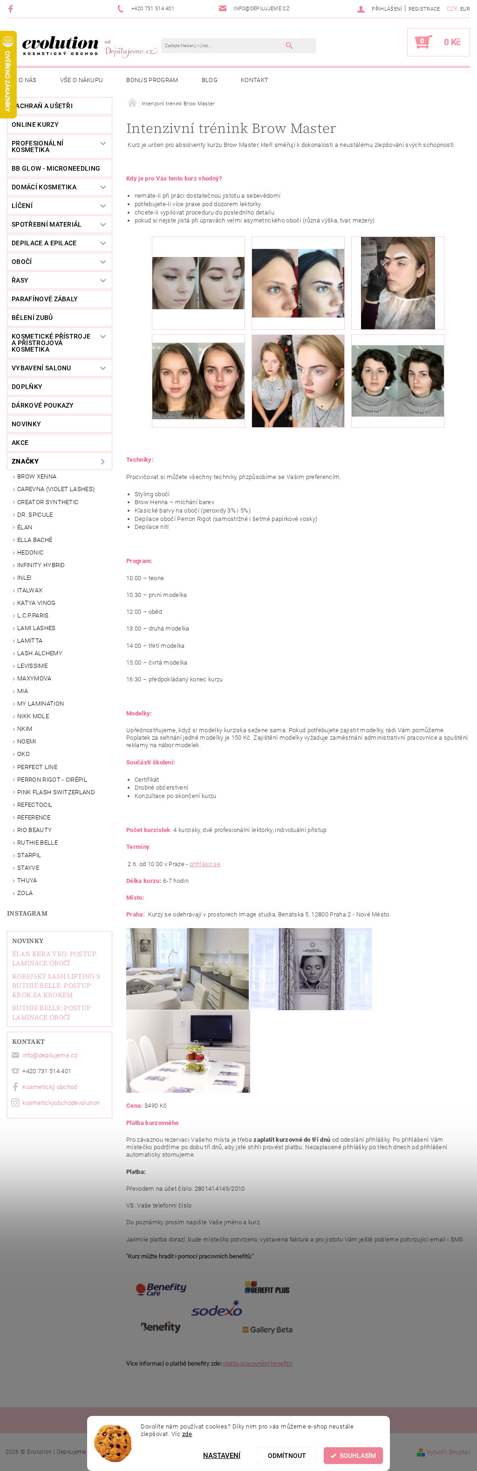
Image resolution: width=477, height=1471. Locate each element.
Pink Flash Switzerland (56, 792)
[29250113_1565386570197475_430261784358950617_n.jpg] (398, 370)
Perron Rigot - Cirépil (52, 779)
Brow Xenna (36, 476)
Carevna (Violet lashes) (56, 489)
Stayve (28, 867)
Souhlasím (358, 1455)
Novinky (27, 940)
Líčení (22, 205)
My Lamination (40, 703)
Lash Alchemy (39, 653)
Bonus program (152, 79)
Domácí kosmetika (44, 187)
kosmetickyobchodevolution (61, 1102)
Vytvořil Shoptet (448, 1452)
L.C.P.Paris (33, 615)
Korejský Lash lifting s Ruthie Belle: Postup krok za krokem (56, 985)
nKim (24, 728)
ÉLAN (24, 527)
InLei (24, 577)
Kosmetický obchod (49, 1086)
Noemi (26, 741)
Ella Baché (34, 539)
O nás (28, 79)
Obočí (22, 261)
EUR (465, 9)
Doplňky (27, 386)
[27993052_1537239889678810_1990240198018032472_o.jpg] (298, 380)
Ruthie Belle (37, 842)
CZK (452, 8)
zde (187, 1433)
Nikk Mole (33, 716)
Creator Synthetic (47, 502)
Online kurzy (35, 124)
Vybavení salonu (41, 368)
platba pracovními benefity (258, 1364)
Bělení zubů (32, 317)
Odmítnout (287, 1455)
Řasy (20, 280)
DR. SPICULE (35, 514)
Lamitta (29, 640)
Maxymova (34, 678)
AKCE (20, 442)
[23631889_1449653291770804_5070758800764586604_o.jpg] (398, 282)
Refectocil (34, 804)
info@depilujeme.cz (49, 1055)
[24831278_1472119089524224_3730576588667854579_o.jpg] (198, 372)
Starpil (29, 855)
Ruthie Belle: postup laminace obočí (51, 1012)
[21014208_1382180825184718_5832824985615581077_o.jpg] (298, 270)
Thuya (27, 880)
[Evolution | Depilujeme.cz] (89, 46)
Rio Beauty (34, 829)
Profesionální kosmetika (37, 146)
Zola (25, 892)
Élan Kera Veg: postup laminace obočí (54, 958)
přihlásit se (205, 863)
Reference (33, 817)
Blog (210, 79)
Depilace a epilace (44, 243)
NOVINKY (26, 424)
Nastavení (221, 1455)
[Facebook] (12, 9)
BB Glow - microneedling (56, 168)
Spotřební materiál (47, 224)
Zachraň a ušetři (42, 106)
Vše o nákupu (81, 79)
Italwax (29, 590)
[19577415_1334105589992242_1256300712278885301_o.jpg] (198, 262)
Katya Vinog (36, 602)
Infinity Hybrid (41, 565)
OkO (23, 753)
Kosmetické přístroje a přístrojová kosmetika (51, 343)
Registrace (424, 9)
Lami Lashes (36, 627)
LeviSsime (32, 665)
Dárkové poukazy (43, 405)
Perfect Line (37, 766)
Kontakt (254, 79)
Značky (25, 461)
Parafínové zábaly (45, 299)
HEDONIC (30, 552)
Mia (22, 690)
